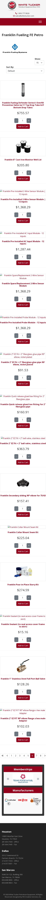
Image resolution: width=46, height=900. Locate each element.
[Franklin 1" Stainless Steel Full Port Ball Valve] (23, 658)
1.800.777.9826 (23, 13)
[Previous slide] (9, 804)
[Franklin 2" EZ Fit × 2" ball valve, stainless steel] (23, 438)
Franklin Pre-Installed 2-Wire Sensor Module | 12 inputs (23, 200)
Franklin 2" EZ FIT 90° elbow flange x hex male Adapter (23, 719)
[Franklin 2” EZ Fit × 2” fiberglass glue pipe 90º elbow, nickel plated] (23, 354)
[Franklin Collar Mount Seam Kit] (23, 527)
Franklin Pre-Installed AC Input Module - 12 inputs (23, 242)
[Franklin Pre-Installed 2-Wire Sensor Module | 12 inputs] (23, 191)
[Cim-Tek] (23, 800)
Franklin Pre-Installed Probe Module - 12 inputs (23, 322)
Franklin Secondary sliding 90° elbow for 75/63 (23, 495)
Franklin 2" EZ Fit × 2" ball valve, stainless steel (23, 443)
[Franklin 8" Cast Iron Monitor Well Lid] (23, 139)
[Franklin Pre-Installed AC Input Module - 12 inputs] (23, 233)
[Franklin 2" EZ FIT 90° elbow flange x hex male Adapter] (23, 710)
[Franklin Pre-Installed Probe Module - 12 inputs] (23, 317)
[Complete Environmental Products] (35, 800)
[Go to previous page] (7, 755)
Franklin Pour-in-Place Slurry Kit (23, 584)
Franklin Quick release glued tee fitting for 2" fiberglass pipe (23, 405)
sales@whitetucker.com (24, 16)
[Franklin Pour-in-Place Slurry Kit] (23, 564)
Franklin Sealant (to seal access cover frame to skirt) (23, 625)
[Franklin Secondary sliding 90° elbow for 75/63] (23, 475)
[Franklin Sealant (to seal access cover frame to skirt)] (23, 616)
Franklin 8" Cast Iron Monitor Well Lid (23, 159)
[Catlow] (10, 800)
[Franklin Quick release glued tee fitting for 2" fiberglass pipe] (23, 396)
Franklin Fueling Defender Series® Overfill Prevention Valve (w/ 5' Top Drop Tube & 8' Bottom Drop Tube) (23, 105)
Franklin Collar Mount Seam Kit (23, 532)
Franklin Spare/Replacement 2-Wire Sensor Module (23, 284)
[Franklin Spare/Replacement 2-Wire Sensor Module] (23, 275)
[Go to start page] (2, 755)
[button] (8, 779)
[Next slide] (37, 804)
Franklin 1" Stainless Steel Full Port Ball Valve (23, 678)
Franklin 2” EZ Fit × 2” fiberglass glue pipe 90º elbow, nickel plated (23, 363)
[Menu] (40, 21)
